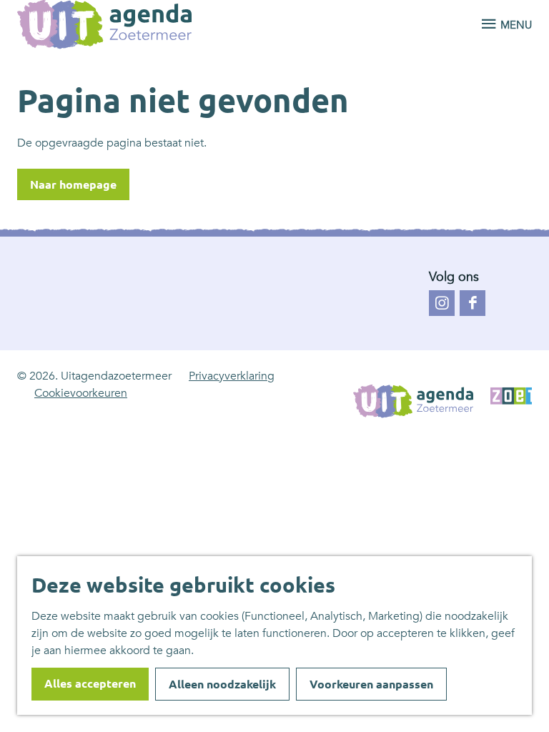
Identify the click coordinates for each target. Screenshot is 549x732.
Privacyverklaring (231, 376)
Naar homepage (73, 184)
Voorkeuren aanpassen (371, 684)
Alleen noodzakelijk (222, 684)
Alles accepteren (90, 683)
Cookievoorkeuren (80, 393)
